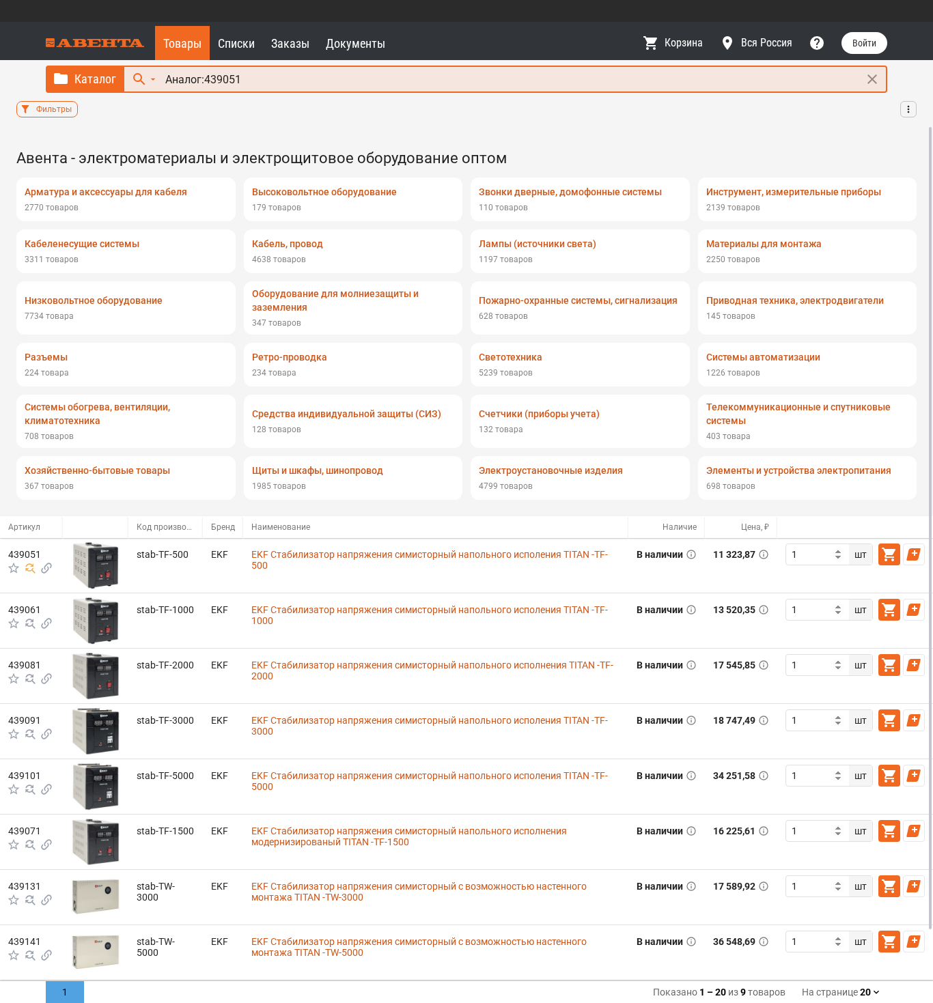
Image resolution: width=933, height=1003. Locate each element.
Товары (182, 43)
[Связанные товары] (46, 568)
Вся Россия (766, 42)
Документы (355, 43)
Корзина (684, 42)
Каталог (95, 79)
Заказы (290, 43)
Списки (236, 43)
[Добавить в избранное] (13, 568)
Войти (864, 43)
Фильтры (54, 109)
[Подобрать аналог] (30, 568)
